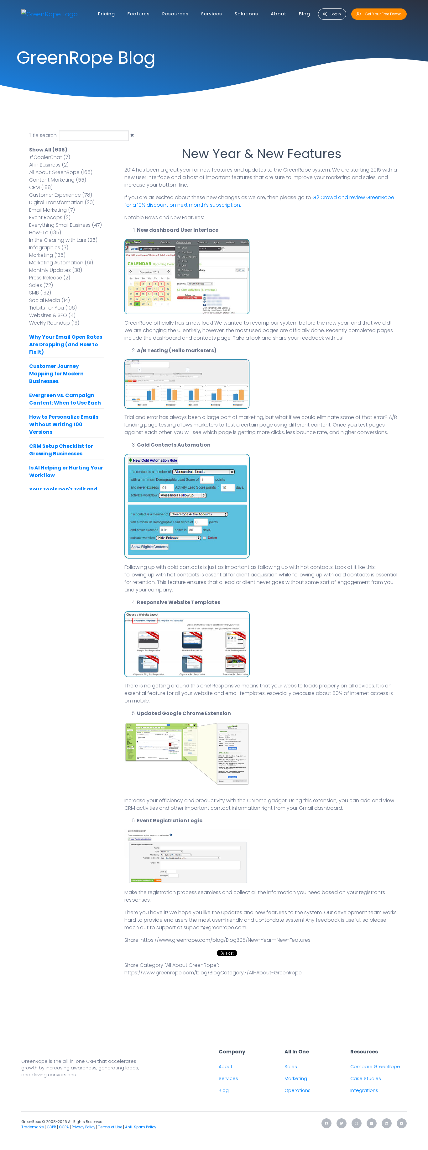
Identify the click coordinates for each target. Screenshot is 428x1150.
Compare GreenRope (375, 1066)
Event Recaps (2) (49, 217)
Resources (175, 14)
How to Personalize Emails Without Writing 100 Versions (63, 424)
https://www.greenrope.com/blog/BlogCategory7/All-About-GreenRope (213, 972)
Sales (290, 1066)
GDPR (51, 1127)
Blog (304, 14)
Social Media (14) (49, 300)
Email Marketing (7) (52, 210)
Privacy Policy (83, 1127)
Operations (297, 1090)
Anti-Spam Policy (140, 1127)
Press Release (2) (49, 277)
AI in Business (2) (49, 164)
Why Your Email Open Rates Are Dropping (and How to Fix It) (65, 344)
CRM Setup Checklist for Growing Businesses (61, 450)
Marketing (295, 1078)
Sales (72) (41, 285)
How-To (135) (45, 232)
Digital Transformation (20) (62, 202)
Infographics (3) (48, 247)
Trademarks (32, 1127)
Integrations (364, 1090)
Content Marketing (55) (57, 179)
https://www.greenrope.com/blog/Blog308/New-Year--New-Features (226, 940)
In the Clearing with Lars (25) (63, 240)
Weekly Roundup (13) (54, 322)
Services (211, 14)
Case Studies (365, 1078)
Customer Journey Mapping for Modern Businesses (56, 374)
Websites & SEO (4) (52, 315)
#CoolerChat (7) (49, 157)
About (278, 14)
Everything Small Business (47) (65, 225)
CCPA (64, 1127)
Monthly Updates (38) (55, 270)
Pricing (106, 14)
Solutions (246, 14)
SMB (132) (40, 292)
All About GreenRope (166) (60, 172)
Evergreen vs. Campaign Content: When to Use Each (65, 399)
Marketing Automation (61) (61, 262)
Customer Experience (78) (60, 195)
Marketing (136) (47, 255)
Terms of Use (110, 1127)
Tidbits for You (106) (53, 307)
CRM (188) (41, 187)
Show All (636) (48, 149)
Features (139, 14)
